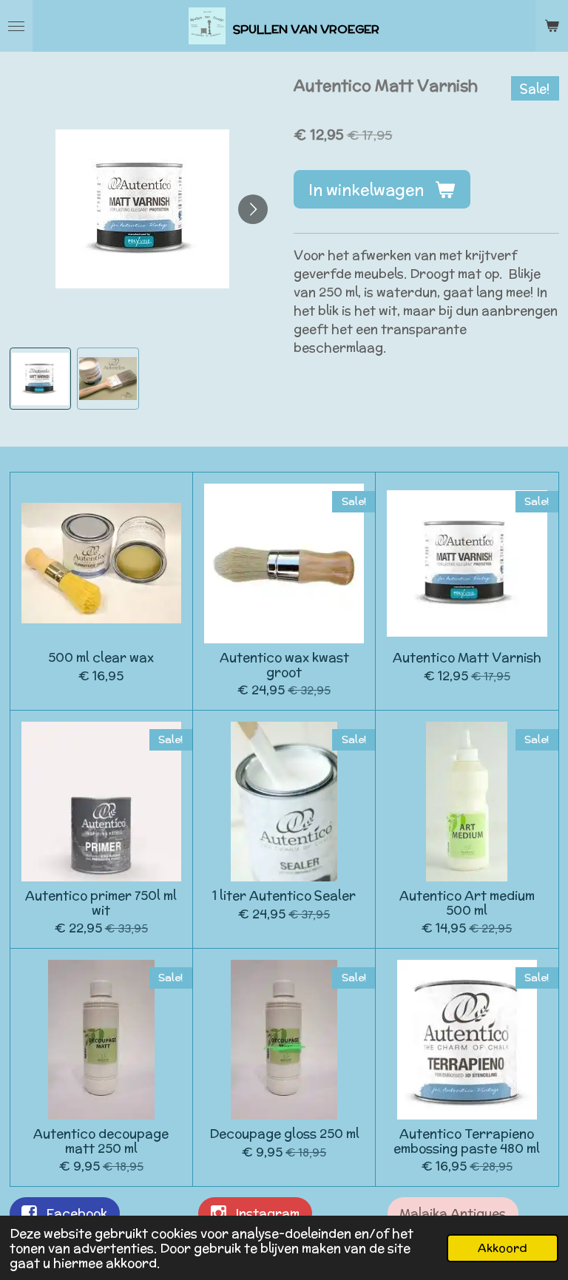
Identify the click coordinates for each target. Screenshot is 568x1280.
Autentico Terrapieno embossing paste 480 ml (466, 1141)
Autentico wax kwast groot (284, 665)
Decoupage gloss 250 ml (284, 1134)
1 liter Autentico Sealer (284, 896)
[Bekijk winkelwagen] (551, 26)
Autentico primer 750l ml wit (101, 903)
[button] (41, 379)
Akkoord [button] (502, 1248)
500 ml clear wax (101, 658)
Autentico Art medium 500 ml (467, 903)
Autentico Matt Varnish (467, 658)
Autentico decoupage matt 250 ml (101, 1141)
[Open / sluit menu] (16, 26)
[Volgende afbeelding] (253, 209)
